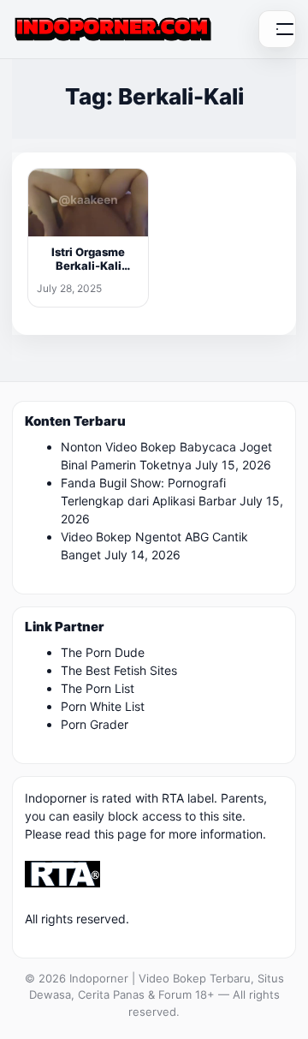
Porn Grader (94, 724)
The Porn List (97, 688)
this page (120, 834)
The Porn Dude (103, 652)
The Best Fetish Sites (119, 670)
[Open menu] (277, 29)
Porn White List (103, 706)
